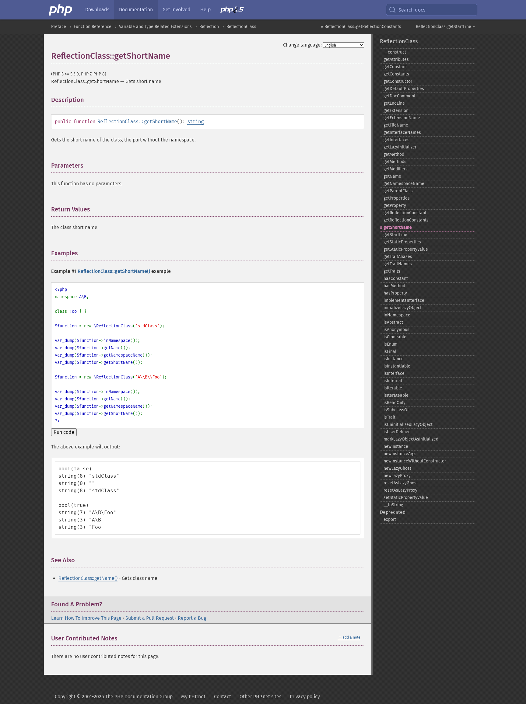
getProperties (397, 198)
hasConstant (396, 278)
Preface (58, 26)
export (390, 519)
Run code (64, 432)
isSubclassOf (396, 410)
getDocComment (400, 96)
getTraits (392, 271)
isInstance (394, 358)
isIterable (393, 388)
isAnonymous (396, 329)
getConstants (396, 74)
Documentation (136, 9)
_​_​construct (395, 52)
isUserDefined (397, 431)
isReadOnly (394, 402)
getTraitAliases (398, 256)
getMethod (394, 154)
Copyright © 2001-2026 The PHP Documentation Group (114, 696)
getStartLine (395, 234)
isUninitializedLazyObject (408, 424)
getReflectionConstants (406, 220)
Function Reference (92, 26)
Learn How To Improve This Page (86, 618)
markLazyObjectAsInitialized (411, 439)
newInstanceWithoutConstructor (415, 461)
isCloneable (395, 337)
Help (205, 9)
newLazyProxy (397, 475)
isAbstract (393, 322)
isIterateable (396, 395)
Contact (222, 696)
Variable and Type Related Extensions (155, 26)
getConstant (395, 66)
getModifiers (396, 169)
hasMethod (394, 285)
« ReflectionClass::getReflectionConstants (361, 26)
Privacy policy (305, 696)
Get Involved (177, 9)
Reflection (209, 26)
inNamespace (397, 315)
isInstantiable (397, 366)
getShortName (398, 227)
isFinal (390, 351)
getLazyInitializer (400, 147)
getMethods (395, 161)
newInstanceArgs (400, 453)
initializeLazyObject (403, 307)
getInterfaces (396, 139)
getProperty (395, 205)
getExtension (396, 110)
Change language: (302, 45)
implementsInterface (404, 300)
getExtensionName (402, 117)
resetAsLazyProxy (400, 490)
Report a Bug (192, 618)
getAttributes (396, 59)
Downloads (97, 9)
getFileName (396, 125)
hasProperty (395, 293)
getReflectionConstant (405, 212)
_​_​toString (393, 504)
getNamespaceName (404, 183)
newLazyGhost (397, 468)
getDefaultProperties (404, 88)
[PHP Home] (61, 9)
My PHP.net (193, 696)
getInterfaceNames (402, 132)
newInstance (396, 446)
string (195, 121)
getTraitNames (398, 264)
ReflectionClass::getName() (87, 578)
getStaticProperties (402, 242)
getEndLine (394, 103)
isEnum (391, 344)
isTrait (389, 417)
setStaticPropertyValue (406, 497)
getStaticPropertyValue (406, 249)
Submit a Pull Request (149, 618)
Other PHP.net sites (260, 696)
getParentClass (398, 190)
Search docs (411, 10)
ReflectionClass (241, 26)
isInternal (393, 380)
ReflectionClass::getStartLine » (445, 26)
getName (392, 176)
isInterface (394, 373)
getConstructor (398, 81)
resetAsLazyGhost (401, 483)
